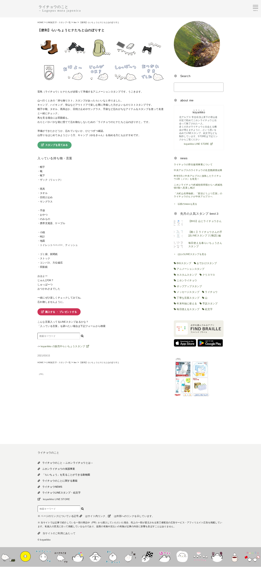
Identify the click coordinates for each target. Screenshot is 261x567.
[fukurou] (145, 563)
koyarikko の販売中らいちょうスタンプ (63, 346)
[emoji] (23, 563)
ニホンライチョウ (187, 280)
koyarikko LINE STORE (196, 144)
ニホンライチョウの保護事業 (58, 468)
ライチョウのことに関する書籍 (60, 480)
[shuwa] (110, 563)
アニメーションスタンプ (190, 268)
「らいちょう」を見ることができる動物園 (66, 474)
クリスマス (208, 274)
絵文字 (209, 309)
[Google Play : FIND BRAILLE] (210, 345)
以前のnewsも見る (187, 204)
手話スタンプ (210, 303)
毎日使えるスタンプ (188, 309)
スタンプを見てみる (56, 144)
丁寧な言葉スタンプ (188, 297)
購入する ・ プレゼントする (61, 311)
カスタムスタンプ (187, 274)
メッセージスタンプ (188, 292)
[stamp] (58, 563)
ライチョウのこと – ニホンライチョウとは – (67, 462)
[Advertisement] (101, 401)
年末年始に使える (187, 303)
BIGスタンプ (184, 263)
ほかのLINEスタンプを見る (192, 254)
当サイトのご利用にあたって (59, 533)
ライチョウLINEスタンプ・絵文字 (61, 492)
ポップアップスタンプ (189, 286)
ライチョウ (211, 292)
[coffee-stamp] (232, 563)
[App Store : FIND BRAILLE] (185, 345)
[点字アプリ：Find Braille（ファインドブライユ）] (199, 336)
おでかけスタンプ (207, 263)
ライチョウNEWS (52, 486)
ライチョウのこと (60, 8)
